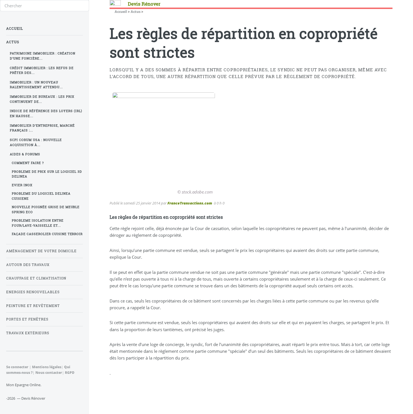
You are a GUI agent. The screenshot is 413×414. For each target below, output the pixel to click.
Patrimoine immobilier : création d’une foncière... (42, 55)
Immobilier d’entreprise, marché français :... (42, 128)
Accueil (14, 28)
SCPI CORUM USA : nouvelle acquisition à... (36, 142)
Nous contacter (48, 372)
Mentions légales (46, 367)
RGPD (69, 372)
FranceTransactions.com (189, 203)
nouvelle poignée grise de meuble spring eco (46, 209)
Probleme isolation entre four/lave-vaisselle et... (37, 223)
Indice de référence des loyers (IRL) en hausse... (46, 113)
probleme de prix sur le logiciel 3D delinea (47, 174)
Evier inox (22, 185)
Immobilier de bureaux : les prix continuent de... (42, 99)
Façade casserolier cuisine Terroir (47, 234)
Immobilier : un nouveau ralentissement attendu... (36, 84)
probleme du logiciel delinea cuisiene (41, 196)
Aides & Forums (25, 154)
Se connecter (17, 367)
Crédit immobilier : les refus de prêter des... (42, 70)
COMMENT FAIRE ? (28, 163)
